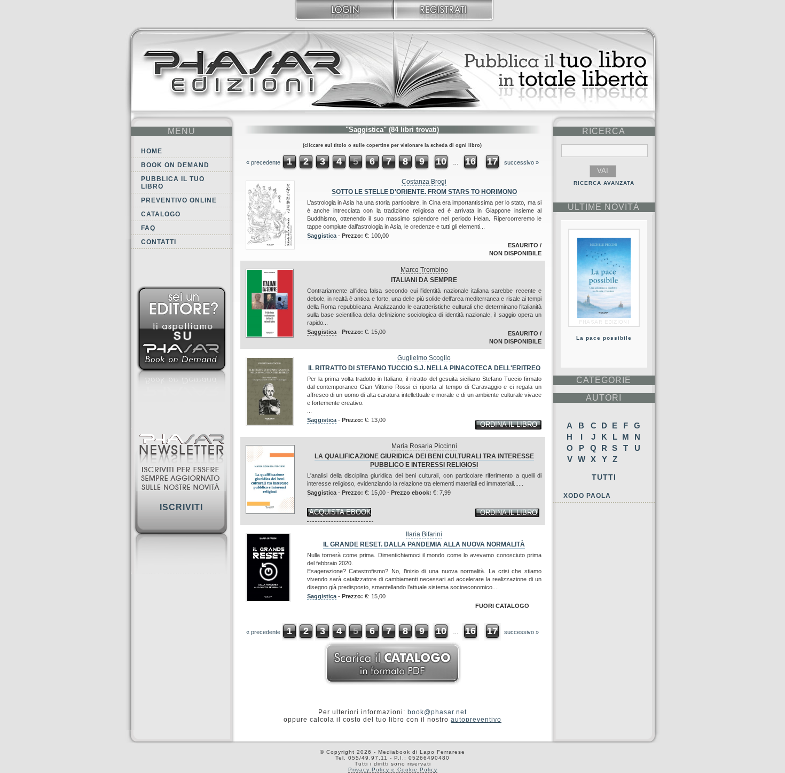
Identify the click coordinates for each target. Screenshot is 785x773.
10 (441, 161)
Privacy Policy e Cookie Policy (392, 769)
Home (151, 151)
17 (492, 161)
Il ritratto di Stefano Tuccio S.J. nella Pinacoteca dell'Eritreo (424, 368)
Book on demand (175, 165)
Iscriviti (181, 507)
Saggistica (321, 235)
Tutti (604, 477)
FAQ (148, 228)
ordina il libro (508, 424)
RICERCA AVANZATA (604, 183)
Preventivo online (179, 200)
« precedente (263, 162)
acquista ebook (340, 512)
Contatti (158, 242)
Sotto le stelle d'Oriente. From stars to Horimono (424, 192)
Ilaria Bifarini (424, 534)
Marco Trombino (424, 270)
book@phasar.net (437, 712)
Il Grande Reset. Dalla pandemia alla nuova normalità (424, 544)
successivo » (521, 162)
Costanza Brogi (424, 181)
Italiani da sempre (424, 280)
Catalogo (160, 214)
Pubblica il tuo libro (173, 182)
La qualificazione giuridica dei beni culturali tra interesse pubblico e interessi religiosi (424, 460)
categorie (603, 380)
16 (470, 161)
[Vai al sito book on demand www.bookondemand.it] (181, 346)
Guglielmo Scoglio (424, 358)
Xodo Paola (587, 495)
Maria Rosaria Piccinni (424, 446)
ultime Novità (604, 207)
